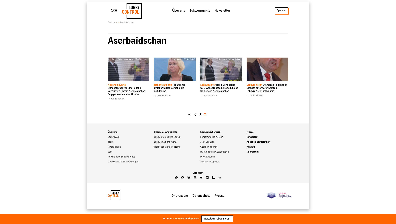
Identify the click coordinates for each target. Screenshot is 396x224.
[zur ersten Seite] (189, 114)
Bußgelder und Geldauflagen (214, 152)
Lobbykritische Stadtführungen (123, 162)
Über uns (178, 10)
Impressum (253, 152)
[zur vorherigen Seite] (195, 114)
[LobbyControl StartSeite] (118, 196)
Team (110, 142)
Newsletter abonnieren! (217, 219)
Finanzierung (114, 147)
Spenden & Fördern (210, 132)
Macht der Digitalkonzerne (167, 147)
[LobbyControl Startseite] (131, 10)
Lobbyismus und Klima (165, 142)
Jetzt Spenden (207, 142)
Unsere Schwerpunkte (165, 132)
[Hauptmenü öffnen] (114, 11)
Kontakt (251, 147)
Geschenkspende (208, 147)
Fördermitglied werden (211, 137)
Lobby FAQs (113, 137)
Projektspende (207, 157)
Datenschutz (201, 196)
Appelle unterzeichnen (258, 142)
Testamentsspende (209, 162)
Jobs (110, 152)
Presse (250, 132)
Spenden (281, 10)
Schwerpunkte (199, 10)
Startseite (112, 22)
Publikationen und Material (121, 157)
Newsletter (222, 10)
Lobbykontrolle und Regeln (167, 137)
